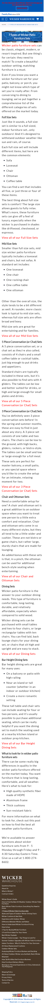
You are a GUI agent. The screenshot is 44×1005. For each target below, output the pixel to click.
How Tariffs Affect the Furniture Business (16, 959)
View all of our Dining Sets (19, 653)
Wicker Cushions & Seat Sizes (12, 916)
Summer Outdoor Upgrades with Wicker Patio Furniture (21, 940)
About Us (5, 888)
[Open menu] (3, 19)
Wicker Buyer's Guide (9, 899)
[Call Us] (6, 19)
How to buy (6, 927)
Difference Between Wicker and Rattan (15, 922)
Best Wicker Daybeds (9, 935)
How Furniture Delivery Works (13, 962)
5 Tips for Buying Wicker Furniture (14, 930)
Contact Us (6, 983)
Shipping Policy (7, 972)
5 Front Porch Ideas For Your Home (14, 932)
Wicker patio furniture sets (19, 45)
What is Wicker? (7, 891)
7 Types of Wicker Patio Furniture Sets (23, 24)
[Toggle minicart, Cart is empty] (37, 19)
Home (4, 24)
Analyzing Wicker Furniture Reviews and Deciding (19, 951)
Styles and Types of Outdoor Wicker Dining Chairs (19, 913)
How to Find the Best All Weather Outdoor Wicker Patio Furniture (21, 903)
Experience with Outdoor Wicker (13, 919)
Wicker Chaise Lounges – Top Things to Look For (19, 938)
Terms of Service (7, 980)
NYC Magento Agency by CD (26, 1002)
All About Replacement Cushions (13, 946)
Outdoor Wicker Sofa (9, 949)
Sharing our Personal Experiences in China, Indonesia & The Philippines (21, 965)
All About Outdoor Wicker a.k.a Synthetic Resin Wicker (21, 954)
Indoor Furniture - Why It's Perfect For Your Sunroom (20, 943)
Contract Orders (7, 894)
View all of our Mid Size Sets (20, 335)
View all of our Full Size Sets (20, 237)
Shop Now (22, 8)
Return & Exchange (8, 975)
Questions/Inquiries (9, 886)
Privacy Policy (7, 977)
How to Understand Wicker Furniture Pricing (18, 924)
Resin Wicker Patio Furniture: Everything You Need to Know (20, 907)
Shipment (5, 957)
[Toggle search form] (41, 19)
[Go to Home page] (22, 19)
